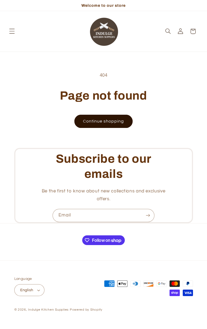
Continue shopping (103, 121)
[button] (12, 31)
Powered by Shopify (86, 309)
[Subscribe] (148, 215)
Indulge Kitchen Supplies (48, 309)
